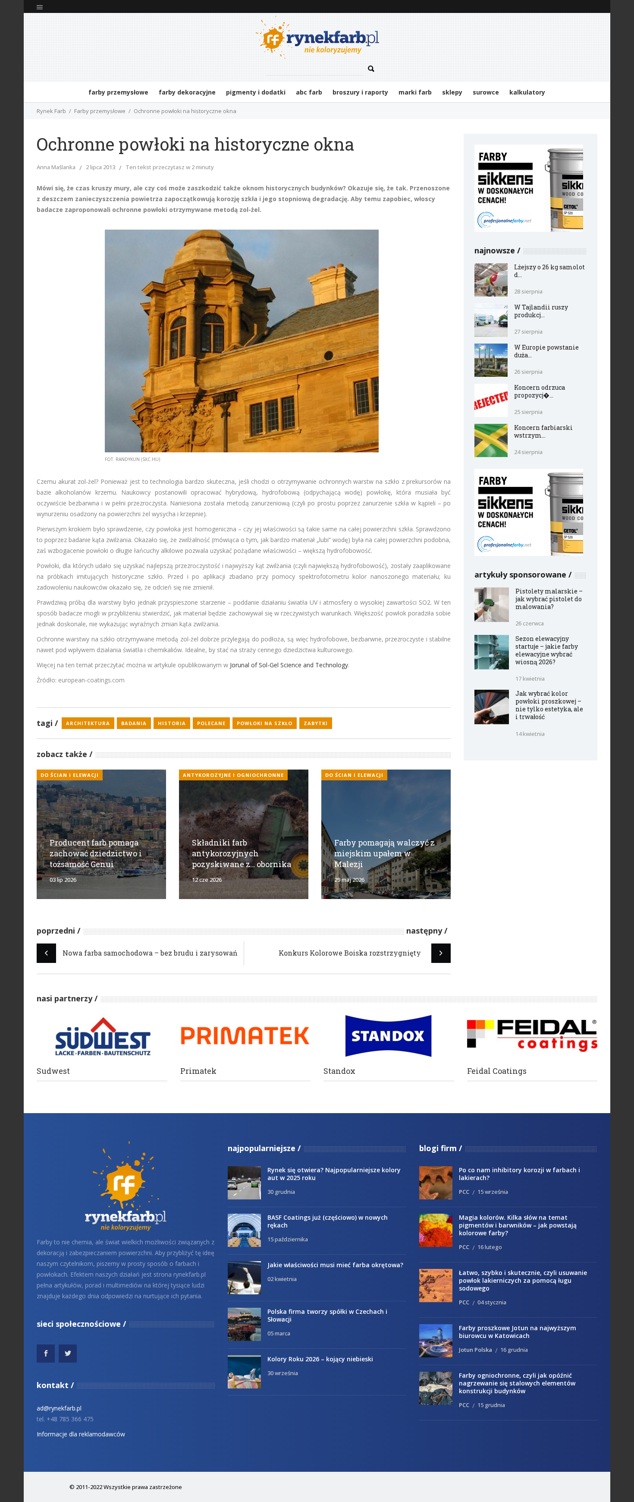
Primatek (198, 1071)
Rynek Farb (51, 111)
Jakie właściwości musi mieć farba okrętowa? (335, 1265)
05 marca (278, 1333)
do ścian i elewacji (70, 775)
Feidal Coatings (497, 1071)
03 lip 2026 (63, 880)
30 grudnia (281, 1192)
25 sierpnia (528, 412)
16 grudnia (514, 1350)
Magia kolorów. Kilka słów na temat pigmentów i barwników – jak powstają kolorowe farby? (518, 1225)
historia (172, 723)
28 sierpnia (528, 291)
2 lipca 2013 (100, 167)
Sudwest (53, 1071)
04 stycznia (491, 1302)
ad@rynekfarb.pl (59, 1408)
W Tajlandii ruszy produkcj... (541, 311)
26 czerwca (529, 623)
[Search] (371, 69)
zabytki (316, 723)
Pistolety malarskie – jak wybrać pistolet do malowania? (549, 599)
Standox (339, 1071)
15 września (492, 1192)
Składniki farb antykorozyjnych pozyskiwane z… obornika (241, 853)
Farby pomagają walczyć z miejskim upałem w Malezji (384, 853)
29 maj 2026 (349, 880)
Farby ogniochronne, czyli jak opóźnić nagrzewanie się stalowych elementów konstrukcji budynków (517, 1383)
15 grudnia (491, 1405)
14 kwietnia (530, 734)
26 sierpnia (528, 372)
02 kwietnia (282, 1279)
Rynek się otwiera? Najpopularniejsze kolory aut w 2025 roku (334, 1174)
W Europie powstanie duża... (546, 351)
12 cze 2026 (207, 880)
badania (134, 723)
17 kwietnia (530, 678)
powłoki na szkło (264, 723)
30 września (282, 1373)
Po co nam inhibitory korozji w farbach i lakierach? (519, 1174)
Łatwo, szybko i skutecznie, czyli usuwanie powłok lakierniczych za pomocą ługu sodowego (523, 1280)
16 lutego (489, 1247)
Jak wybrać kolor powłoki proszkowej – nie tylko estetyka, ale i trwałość (549, 705)
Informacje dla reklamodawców (81, 1434)
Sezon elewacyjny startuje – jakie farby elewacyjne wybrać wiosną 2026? (546, 650)
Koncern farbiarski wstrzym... (543, 431)
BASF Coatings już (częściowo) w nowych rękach (327, 1221)
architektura (88, 723)
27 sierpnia (528, 331)
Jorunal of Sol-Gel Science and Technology (289, 665)
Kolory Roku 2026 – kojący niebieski (320, 1359)
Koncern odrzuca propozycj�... (539, 391)
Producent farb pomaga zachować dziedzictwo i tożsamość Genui (96, 853)
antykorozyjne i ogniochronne (233, 775)
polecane (211, 723)
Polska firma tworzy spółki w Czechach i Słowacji (327, 1315)
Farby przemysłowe (100, 111)
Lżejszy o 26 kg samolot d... (549, 271)
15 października (287, 1239)
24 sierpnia (528, 452)
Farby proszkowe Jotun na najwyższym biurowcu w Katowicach (517, 1332)
